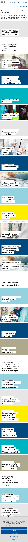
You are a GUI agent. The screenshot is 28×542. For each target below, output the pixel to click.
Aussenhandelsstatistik (16, 15)
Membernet (23, 6)
